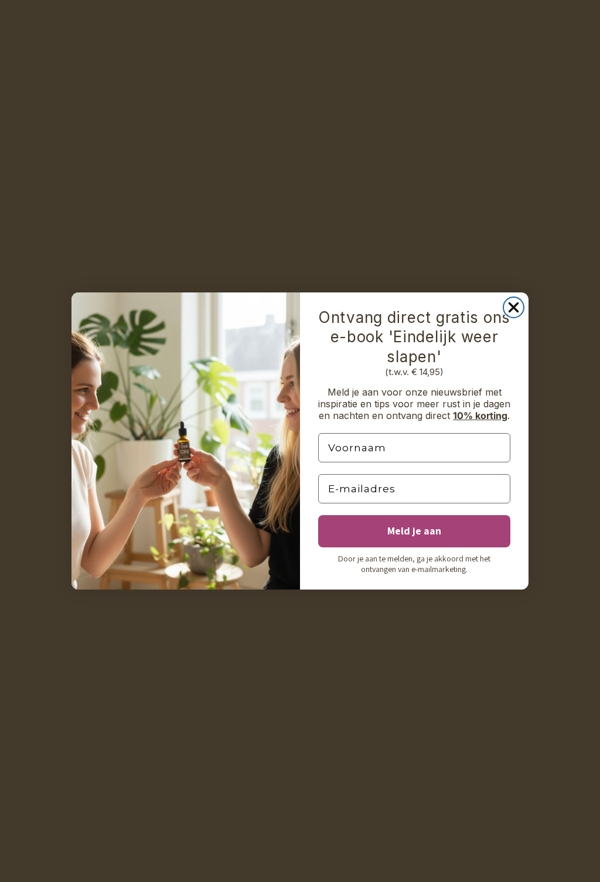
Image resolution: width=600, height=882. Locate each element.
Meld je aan (414, 530)
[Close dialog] (513, 307)
